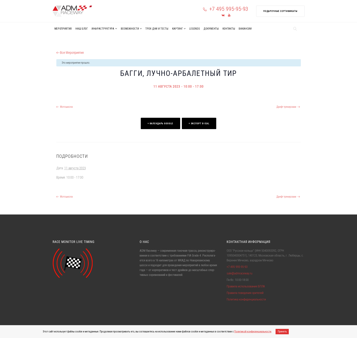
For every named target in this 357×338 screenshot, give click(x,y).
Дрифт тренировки (286, 106)
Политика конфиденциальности (246, 299)
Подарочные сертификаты (280, 11)
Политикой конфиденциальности (252, 331)
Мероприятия (63, 28)
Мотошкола (66, 106)
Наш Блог (81, 28)
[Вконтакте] (223, 15)
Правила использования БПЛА (246, 286)
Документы (211, 28)
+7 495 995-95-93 (228, 9)
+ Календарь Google (160, 123)
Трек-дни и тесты (156, 28)
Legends (194, 28)
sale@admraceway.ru (239, 273)
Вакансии (245, 28)
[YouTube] (229, 15)
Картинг (177, 28)
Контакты (229, 28)
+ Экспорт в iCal (199, 123)
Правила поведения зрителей (245, 293)
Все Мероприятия (72, 53)
